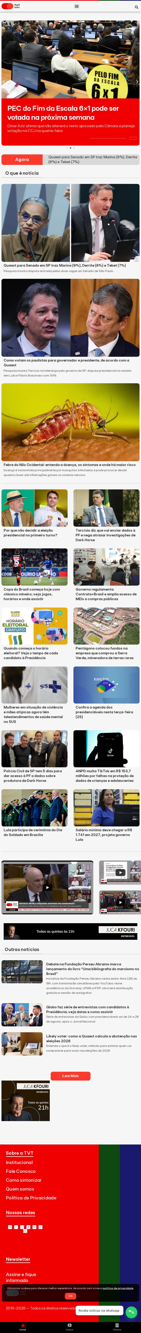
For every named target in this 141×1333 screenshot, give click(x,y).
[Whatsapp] (16, 1227)
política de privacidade (118, 1288)
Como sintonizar (24, 1180)
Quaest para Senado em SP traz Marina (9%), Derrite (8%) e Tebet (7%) (65, 265)
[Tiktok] (40, 1227)
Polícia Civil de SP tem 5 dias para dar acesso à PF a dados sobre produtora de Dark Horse (33, 776)
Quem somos (20, 1189)
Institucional (19, 1162)
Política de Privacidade (31, 1198)
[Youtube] (10, 1227)
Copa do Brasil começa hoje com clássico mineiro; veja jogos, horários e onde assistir (32, 594)
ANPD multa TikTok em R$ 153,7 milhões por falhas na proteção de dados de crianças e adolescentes (105, 776)
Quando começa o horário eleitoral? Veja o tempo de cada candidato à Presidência (31, 653)
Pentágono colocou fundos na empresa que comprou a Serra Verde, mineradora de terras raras (105, 653)
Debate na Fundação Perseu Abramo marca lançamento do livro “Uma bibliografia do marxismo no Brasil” (92, 969)
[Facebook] (34, 1227)
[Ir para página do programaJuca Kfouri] (70, 939)
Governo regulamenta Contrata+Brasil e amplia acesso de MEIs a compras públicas (106, 594)
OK (70, 1296)
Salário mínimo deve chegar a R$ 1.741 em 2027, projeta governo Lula (104, 835)
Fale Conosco (21, 1171)
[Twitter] (28, 1227)
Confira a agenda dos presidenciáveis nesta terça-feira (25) (104, 712)
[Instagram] (22, 1227)
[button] (77, 6)
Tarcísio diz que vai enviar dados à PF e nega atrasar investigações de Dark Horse (105, 535)
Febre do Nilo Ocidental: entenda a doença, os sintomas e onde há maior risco (70, 465)
